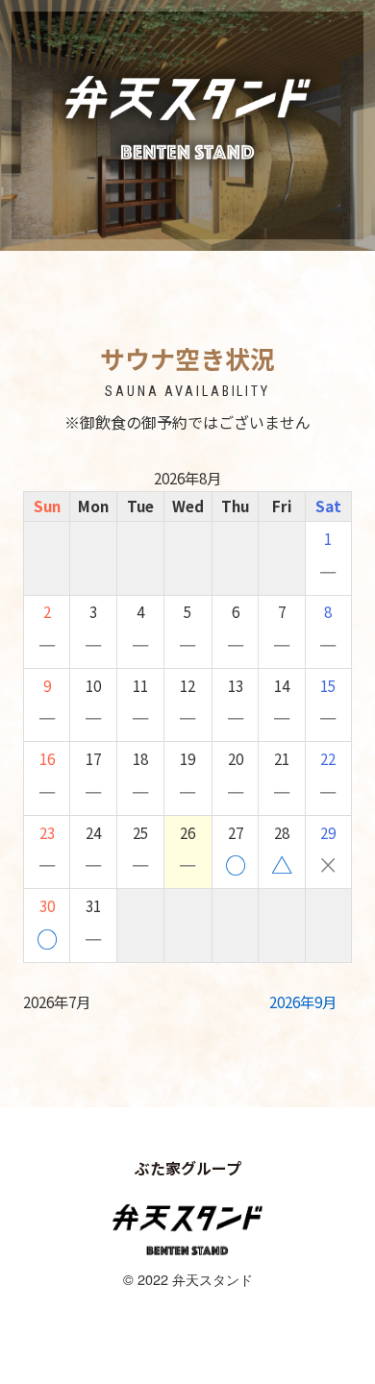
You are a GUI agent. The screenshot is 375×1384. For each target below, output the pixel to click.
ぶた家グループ (188, 1167)
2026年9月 (303, 1002)
